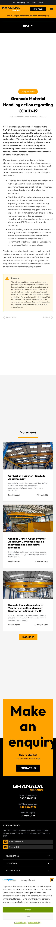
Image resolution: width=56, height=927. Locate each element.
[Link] (5, 841)
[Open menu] (51, 9)
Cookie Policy (20, 922)
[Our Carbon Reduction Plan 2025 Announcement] (28, 472)
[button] (52, 880)
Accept (28, 909)
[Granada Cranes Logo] (11, 9)
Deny (28, 916)
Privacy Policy (34, 922)
